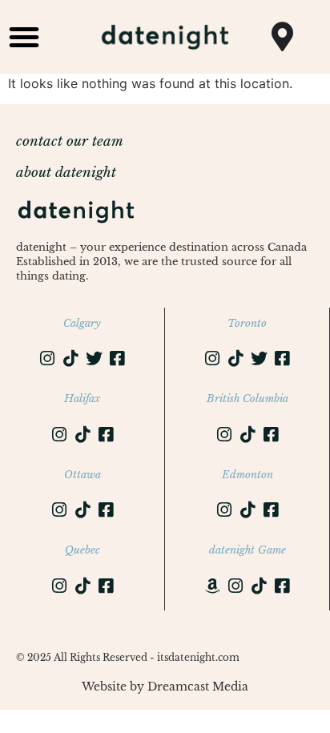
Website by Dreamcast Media (165, 686)
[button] (24, 37)
